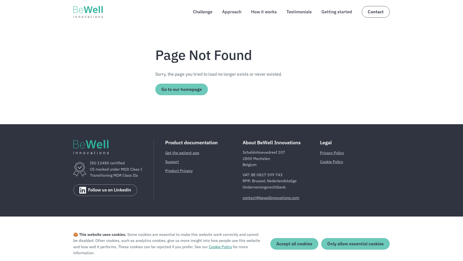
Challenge (202, 11)
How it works (264, 11)
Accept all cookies (294, 243)
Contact (376, 11)
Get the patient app (182, 152)
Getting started (336, 11)
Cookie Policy (331, 161)
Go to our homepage (181, 89)
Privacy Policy (332, 152)
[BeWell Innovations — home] (88, 12)
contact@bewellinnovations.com (271, 197)
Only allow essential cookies (355, 243)
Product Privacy (179, 170)
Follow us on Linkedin (109, 190)
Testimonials (299, 11)
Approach (231, 11)
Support (172, 161)
